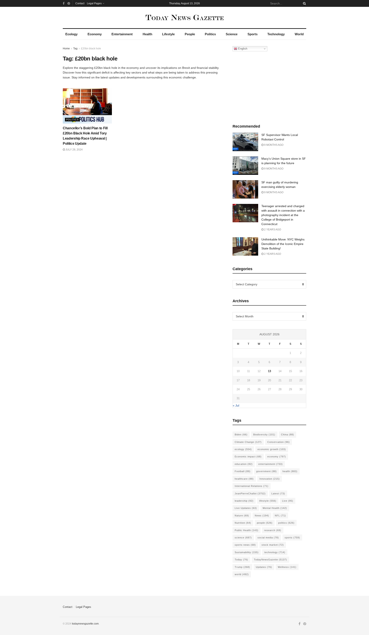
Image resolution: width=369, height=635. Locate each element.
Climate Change (248, 442)
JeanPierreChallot (250, 493)
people (264, 523)
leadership (244, 500)
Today (241, 559)
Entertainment (122, 34)
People (190, 34)
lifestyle (267, 500)
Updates (264, 567)
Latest (278, 493)
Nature (242, 515)
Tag (75, 48)
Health (147, 34)
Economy (95, 34)
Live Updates (246, 508)
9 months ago (273, 144)
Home (66, 48)
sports (292, 537)
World (299, 34)
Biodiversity (264, 434)
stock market (273, 545)
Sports (252, 34)
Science (231, 34)
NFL (280, 515)
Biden (241, 434)
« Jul (236, 405)
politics (286, 523)
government (266, 471)
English (242, 48)
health (290, 471)
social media (268, 537)
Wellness (287, 567)
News (262, 515)
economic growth (272, 449)
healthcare (244, 478)
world (242, 574)
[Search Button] (303, 3)
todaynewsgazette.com (85, 623)
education (244, 464)
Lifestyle (168, 34)
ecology (243, 449)
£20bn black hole (91, 48)
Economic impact (248, 456)
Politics (210, 34)
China (287, 434)
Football (242, 471)
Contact (79, 3)
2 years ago (272, 229)
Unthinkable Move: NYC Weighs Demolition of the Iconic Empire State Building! (283, 244)
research (272, 530)
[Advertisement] (269, 86)
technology (274, 552)
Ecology (71, 34)
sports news (245, 545)
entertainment (270, 464)
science (243, 537)
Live (287, 500)
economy (276, 456)
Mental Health (275, 508)
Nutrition (243, 523)
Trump (242, 567)
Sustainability (247, 552)
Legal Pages (94, 3)
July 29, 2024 (74, 149)
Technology (276, 34)
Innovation (269, 478)
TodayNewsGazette (270, 559)
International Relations (251, 486)
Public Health (246, 530)
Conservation (278, 442)
